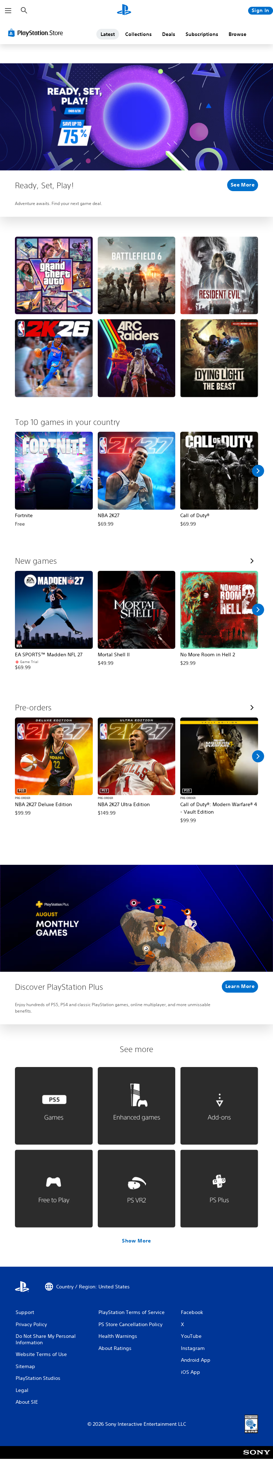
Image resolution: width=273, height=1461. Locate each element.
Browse (237, 34)
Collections (138, 34)
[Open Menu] (8, 10)
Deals (168, 34)
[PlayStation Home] (124, 11)
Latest (108, 34)
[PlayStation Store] (37, 32)
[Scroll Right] (258, 471)
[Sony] (257, 1457)
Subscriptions (202, 34)
